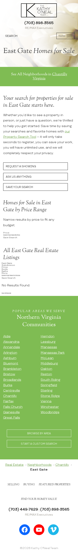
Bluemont (10, 363)
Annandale (11, 347)
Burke (7, 385)
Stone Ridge (50, 396)
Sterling (47, 390)
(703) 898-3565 (39, 23)
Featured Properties (54, 484)
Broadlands (12, 380)
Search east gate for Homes (11, 275)
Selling (13, 484)
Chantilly (10, 396)
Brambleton (12, 369)
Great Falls (11, 418)
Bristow (9, 374)
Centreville (11, 390)
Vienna (46, 401)
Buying (29, 484)
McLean (47, 358)
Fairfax (8, 401)
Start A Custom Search (39, 443)
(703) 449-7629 (23, 509)
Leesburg (48, 342)
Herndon (47, 336)
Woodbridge (50, 412)
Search (11, 36)
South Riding (50, 380)
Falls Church (13, 407)
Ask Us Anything (18, 176)
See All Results (6, 293)
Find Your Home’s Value (39, 499)
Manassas (49, 347)
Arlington (10, 353)
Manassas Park (53, 353)
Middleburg (49, 363)
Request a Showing (21, 166)
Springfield (49, 385)
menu (62, 35)
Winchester (50, 407)
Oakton (46, 369)
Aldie (7, 336)
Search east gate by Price (11, 235)
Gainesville (11, 412)
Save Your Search (19, 187)
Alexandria (11, 342)
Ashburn (9, 358)
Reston (46, 374)
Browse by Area (39, 433)
